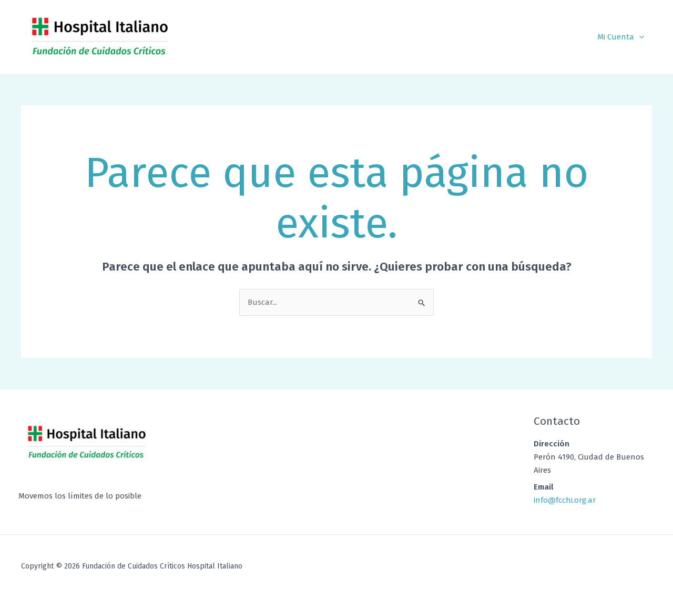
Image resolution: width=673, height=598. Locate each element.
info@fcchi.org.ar (565, 500)
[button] (639, 36)
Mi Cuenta (615, 37)
